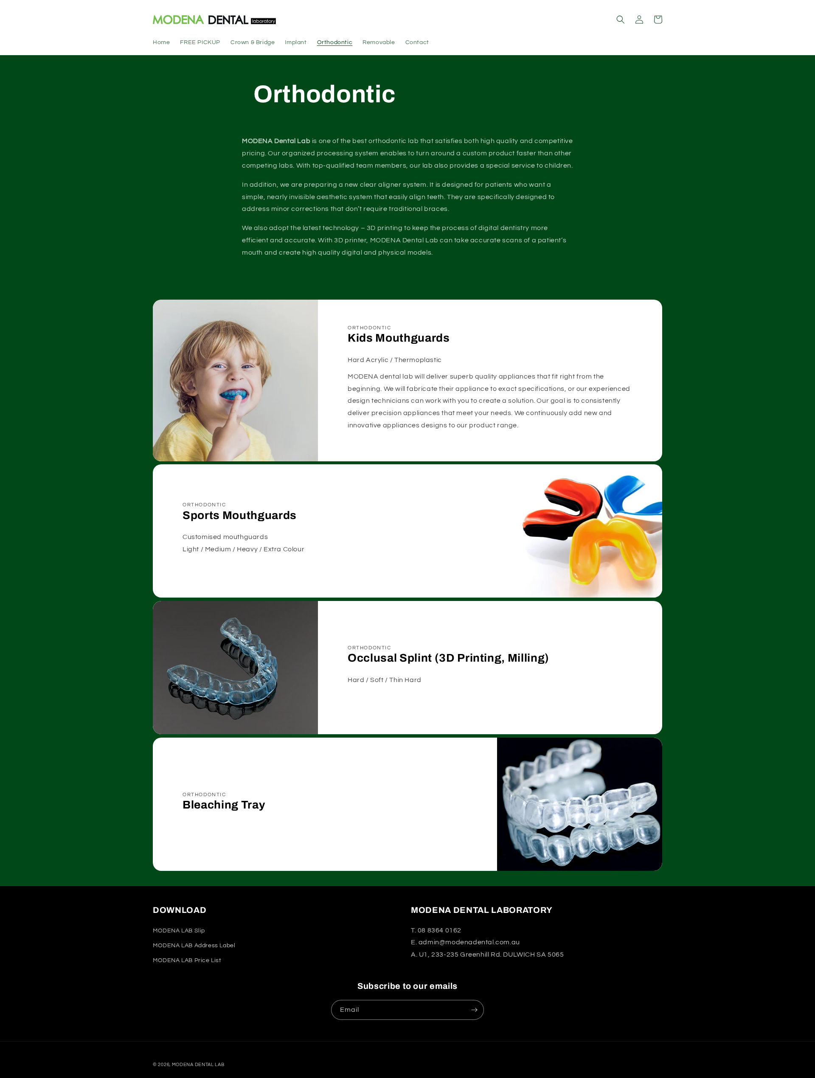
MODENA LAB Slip (179, 931)
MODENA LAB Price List (187, 960)
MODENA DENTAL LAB (198, 1064)
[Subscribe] (474, 1010)
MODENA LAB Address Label (194, 946)
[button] (620, 19)
